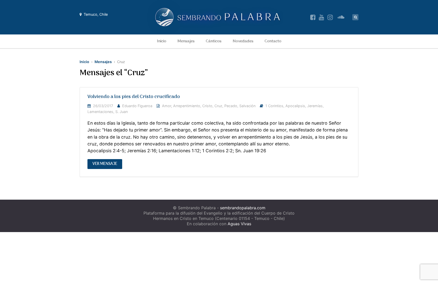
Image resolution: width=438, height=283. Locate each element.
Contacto (273, 41)
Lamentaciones (100, 111)
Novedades (243, 41)
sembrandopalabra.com (242, 207)
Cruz (218, 106)
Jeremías (315, 106)
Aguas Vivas (239, 223)
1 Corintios (274, 106)
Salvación (247, 106)
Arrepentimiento (186, 106)
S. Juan (121, 111)
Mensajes (186, 41)
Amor (166, 106)
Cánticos (214, 41)
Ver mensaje (105, 164)
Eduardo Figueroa (137, 106)
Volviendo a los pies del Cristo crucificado (133, 97)
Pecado (230, 106)
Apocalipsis (295, 106)
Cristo (207, 106)
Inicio (161, 41)
